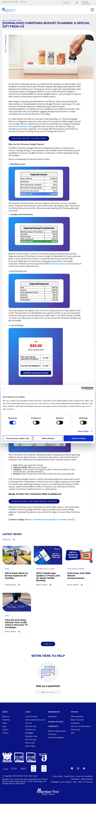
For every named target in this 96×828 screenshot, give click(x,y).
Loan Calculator (31, 716)
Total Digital (20, 783)
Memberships (54, 712)
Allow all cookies (78, 438)
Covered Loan (30, 730)
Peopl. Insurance (77, 720)
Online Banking (77, 716)
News (7, 569)
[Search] (77, 2)
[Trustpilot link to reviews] (5, 769)
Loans (28, 712)
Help (4, 726)
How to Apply (30, 746)
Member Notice (42, 569)
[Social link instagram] (78, 768)
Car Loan (28, 723)
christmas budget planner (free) (28, 138)
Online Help (75, 730)
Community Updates (56, 737)
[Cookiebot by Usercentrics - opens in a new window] (83, 388)
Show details (83, 431)
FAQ (72, 733)
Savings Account (55, 722)
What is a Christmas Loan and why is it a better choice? (49, 519)
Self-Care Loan (31, 739)
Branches (6, 720)
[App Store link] (23, 768)
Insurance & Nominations (81, 726)
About (5, 712)
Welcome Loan (31, 726)
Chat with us (48, 692)
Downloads (75, 723)
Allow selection (48, 438)
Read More (10, 585)
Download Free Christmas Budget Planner (34, 501)
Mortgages (29, 733)
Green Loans (30, 743)
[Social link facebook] (72, 768)
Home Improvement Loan (35, 720)
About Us (5, 716)
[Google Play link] (14, 768)
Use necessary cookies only (17, 438)
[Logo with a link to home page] (9, 10)
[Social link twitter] (84, 768)
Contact (5, 730)
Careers (5, 733)
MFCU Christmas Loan (11, 20)
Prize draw (52, 734)
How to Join (52, 716)
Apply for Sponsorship (56, 731)
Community (53, 727)
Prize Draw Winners (76, 569)
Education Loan (31, 736)
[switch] (36, 423)
